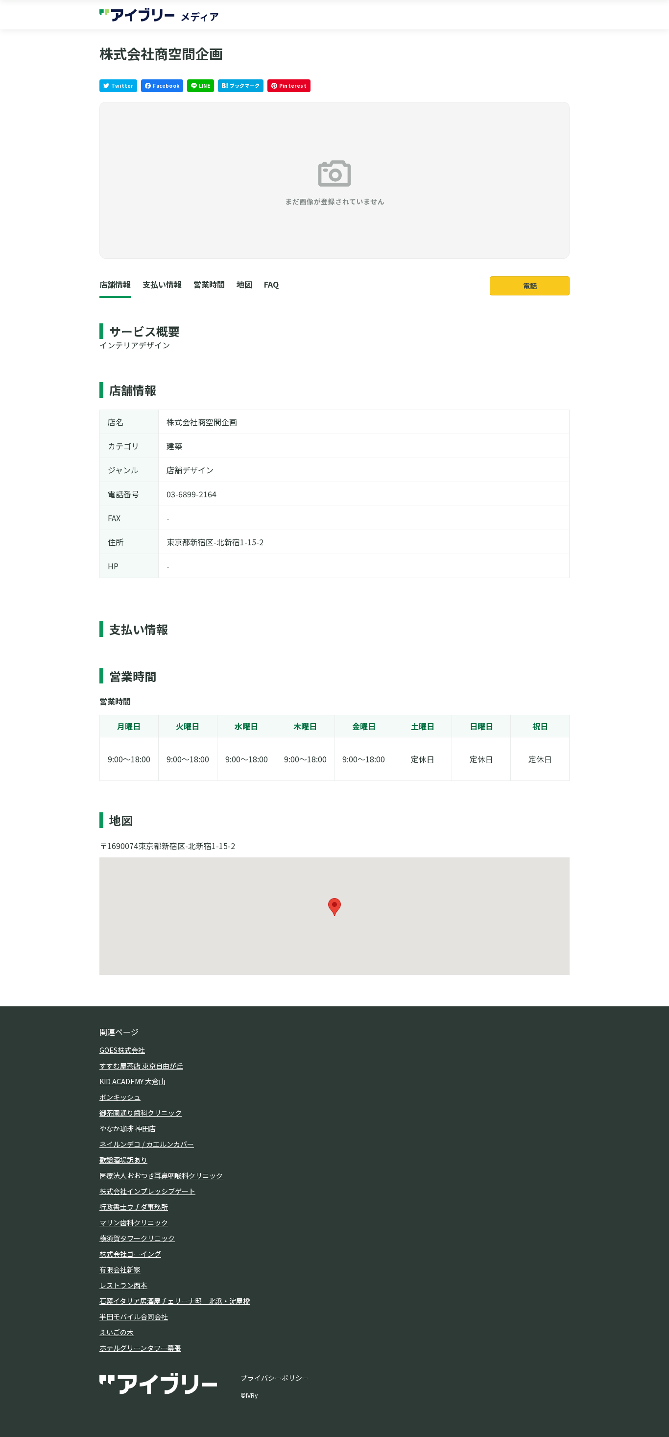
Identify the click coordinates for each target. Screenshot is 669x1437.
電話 (530, 286)
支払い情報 (162, 284)
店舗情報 (115, 284)
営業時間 (209, 284)
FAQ (271, 284)
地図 (244, 284)
